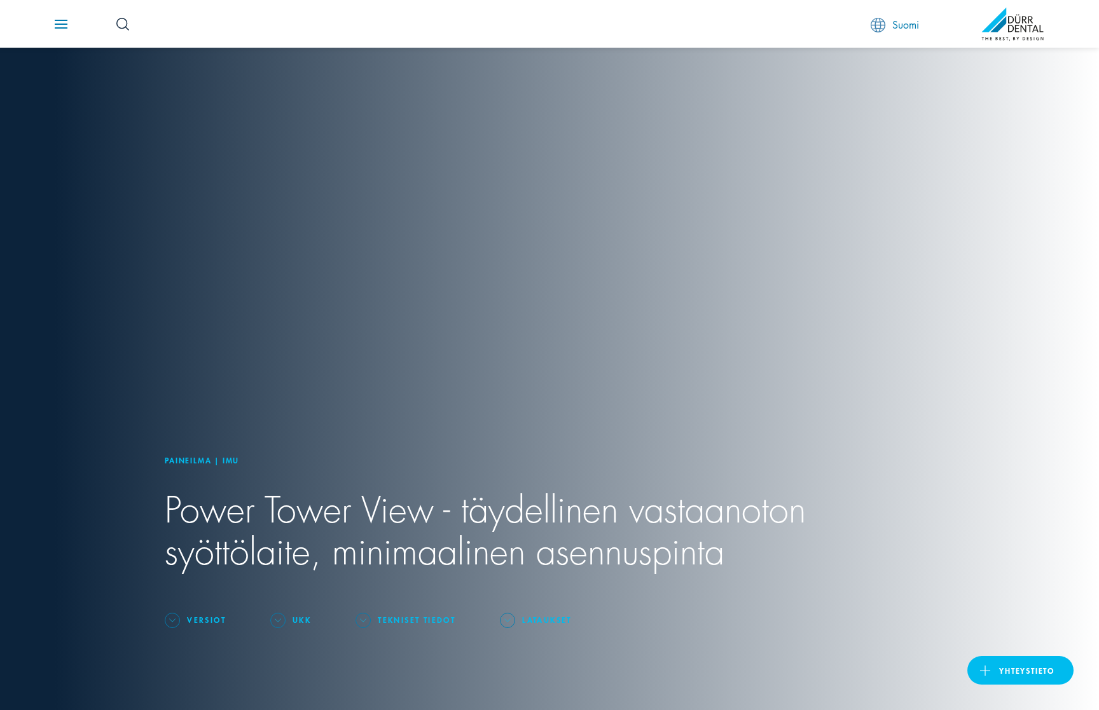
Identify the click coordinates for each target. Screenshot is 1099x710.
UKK (302, 619)
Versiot (206, 619)
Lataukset (547, 619)
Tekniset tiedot (416, 619)
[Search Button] (122, 24)
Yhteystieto (1026, 670)
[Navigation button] (61, 24)
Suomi (905, 24)
